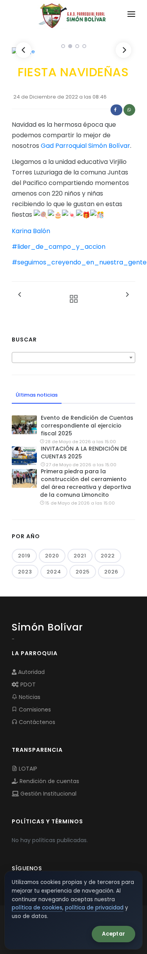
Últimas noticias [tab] (37, 395)
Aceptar (113, 934)
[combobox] (73, 357)
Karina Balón (31, 230)
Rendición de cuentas (48, 781)
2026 (111, 571)
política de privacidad (94, 907)
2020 (52, 555)
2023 (25, 571)
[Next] (123, 50)
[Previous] (23, 50)
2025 (83, 571)
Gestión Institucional (47, 794)
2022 (108, 555)
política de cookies (37, 907)
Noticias (28, 697)
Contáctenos (36, 722)
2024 (54, 571)
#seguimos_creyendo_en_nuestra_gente (79, 262)
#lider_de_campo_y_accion (58, 246)
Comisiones (34, 709)
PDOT (27, 684)
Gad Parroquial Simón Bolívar (85, 145)
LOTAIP (27, 769)
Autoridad (30, 672)
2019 (24, 555)
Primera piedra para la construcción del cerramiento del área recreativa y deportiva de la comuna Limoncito (85, 483)
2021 (80, 555)
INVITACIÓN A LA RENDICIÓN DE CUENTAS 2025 (84, 452)
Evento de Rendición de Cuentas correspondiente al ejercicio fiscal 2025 (87, 425)
